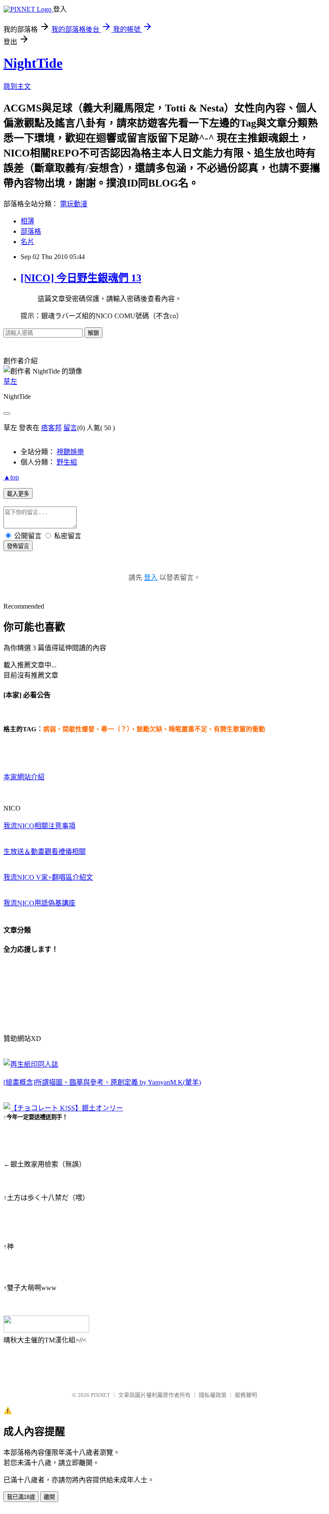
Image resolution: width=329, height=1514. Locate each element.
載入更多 (18, 494)
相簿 (27, 221)
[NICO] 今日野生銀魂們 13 (81, 277)
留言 (70, 427)
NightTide (33, 63)
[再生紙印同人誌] (30, 1064)
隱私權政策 (213, 1395)
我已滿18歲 (21, 1497)
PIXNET (100, 1395)
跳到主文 (17, 86)
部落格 (31, 231)
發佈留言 (18, 546)
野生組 (67, 462)
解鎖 (93, 333)
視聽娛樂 (70, 451)
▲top (11, 477)
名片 (27, 241)
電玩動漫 (73, 204)
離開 (49, 1497)
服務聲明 (246, 1395)
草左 (10, 381)
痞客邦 (51, 427)
